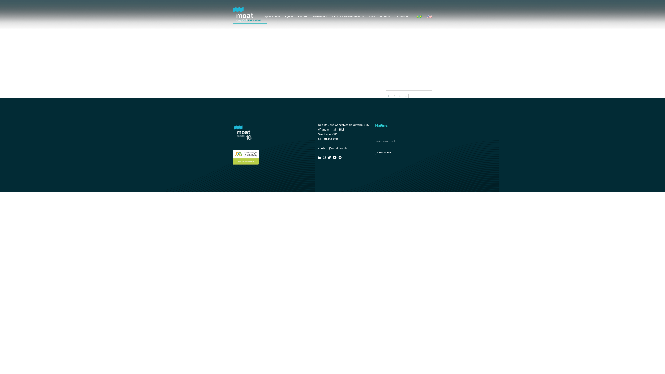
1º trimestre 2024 (396, 60)
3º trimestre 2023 (396, 85)
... (406, 96)
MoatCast (386, 16)
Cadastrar (384, 152)
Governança (319, 16)
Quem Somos (272, 16)
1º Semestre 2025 (396, 32)
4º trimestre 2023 (396, 67)
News (372, 16)
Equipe (289, 16)
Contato (402, 16)
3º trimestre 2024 (396, 46)
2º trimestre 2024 (396, 53)
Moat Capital (243, 14)
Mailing (381, 125)
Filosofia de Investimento (348, 16)
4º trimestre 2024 (396, 39)
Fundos (302, 16)
